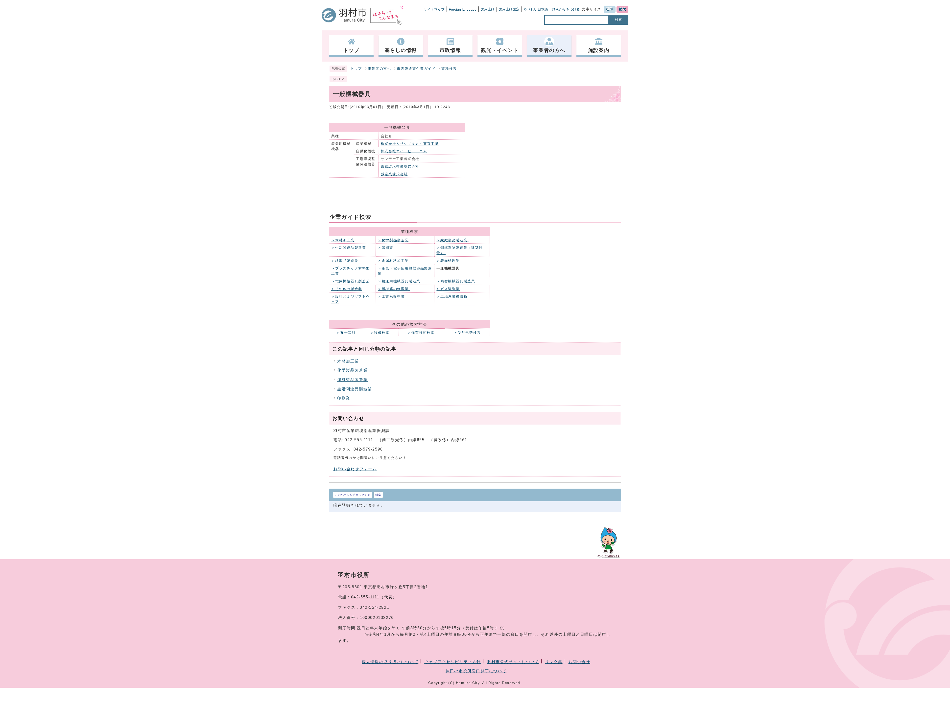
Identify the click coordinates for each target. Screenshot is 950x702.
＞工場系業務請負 (451, 296)
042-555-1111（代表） (374, 597)
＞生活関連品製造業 (348, 247)
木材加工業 (348, 361)
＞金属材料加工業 (393, 261)
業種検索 (449, 68)
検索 (618, 20)
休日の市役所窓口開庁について (476, 671)
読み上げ (488, 9)
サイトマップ (434, 9)
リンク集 (553, 662)
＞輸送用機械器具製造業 (400, 281)
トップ (356, 68)
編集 (378, 495)
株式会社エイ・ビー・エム (404, 151)
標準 (609, 9)
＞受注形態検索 (467, 333)
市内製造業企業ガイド (416, 68)
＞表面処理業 (448, 261)
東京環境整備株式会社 (400, 166)
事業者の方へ (379, 68)
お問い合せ (579, 662)
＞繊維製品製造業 (452, 240)
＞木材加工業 (343, 240)
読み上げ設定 (509, 9)
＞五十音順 (346, 333)
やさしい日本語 (536, 9)
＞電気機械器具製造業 (350, 281)
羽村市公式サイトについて (513, 662)
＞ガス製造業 (448, 289)
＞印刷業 (385, 247)
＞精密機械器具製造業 (455, 281)
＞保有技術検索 (421, 333)
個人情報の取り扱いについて (390, 662)
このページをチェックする (352, 495)
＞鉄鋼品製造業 (344, 261)
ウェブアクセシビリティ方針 (452, 662)
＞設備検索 (380, 333)
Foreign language (462, 9)
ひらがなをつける (566, 9)
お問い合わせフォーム (355, 469)
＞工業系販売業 (391, 296)
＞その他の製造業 (346, 289)
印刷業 (343, 398)
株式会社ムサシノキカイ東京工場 (410, 144)
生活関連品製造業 (354, 389)
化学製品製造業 (352, 370)
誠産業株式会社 (394, 174)
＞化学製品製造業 (393, 240)
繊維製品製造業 (352, 380)
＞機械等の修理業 (394, 289)
